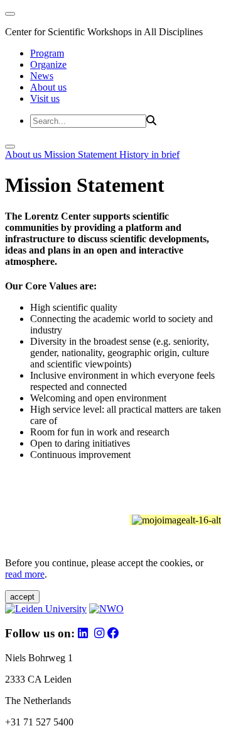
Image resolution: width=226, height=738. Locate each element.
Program (47, 53)
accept (22, 596)
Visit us (45, 98)
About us (48, 87)
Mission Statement (81, 154)
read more (25, 574)
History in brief (149, 154)
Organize (48, 64)
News (41, 75)
